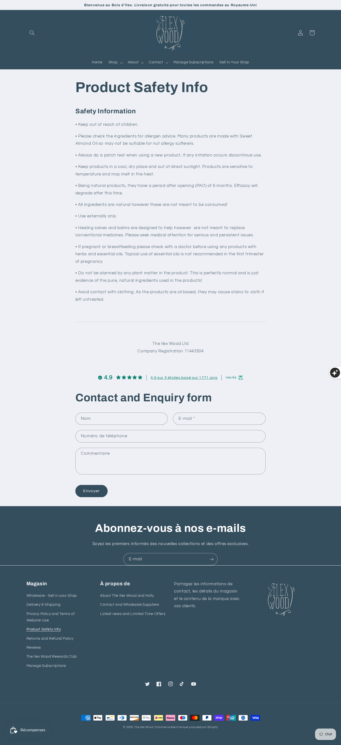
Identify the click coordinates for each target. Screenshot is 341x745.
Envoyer (91, 491)
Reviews (33, 647)
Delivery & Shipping (43, 604)
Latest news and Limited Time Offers (132, 614)
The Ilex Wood (144, 727)
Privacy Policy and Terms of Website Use (50, 617)
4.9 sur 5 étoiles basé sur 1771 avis (184, 378)
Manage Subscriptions (46, 666)
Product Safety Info (43, 629)
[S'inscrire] (211, 559)
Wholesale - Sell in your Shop (51, 595)
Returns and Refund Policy (49, 638)
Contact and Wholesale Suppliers (129, 604)
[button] (32, 32)
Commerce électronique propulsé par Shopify (186, 727)
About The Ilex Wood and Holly (127, 595)
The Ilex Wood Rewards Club (51, 656)
